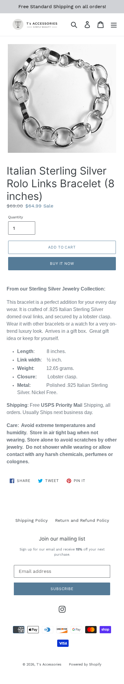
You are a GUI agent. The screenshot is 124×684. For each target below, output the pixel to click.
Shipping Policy (31, 520)
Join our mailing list (62, 539)
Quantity (15, 217)
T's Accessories (48, 664)
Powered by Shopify (85, 664)
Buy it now (62, 263)
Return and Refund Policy (82, 520)
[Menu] (113, 24)
